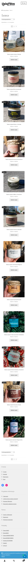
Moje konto (5, 476)
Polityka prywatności (8, 519)
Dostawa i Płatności (7, 501)
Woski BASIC (6, 533)
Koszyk (21, 560)
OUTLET (5, 545)
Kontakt (5, 474)
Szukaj (14, 561)
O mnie (4, 471)
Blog (4, 479)
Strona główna (6, 10)
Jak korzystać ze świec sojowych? (10, 498)
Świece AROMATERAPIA (8, 535)
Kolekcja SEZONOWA (8, 540)
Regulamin (5, 517)
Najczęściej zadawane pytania (9, 504)
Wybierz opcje (14, 59)
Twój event (5, 496)
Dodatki (5, 543)
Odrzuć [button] (3, 556)
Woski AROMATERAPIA (8, 538)
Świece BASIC (6, 530)
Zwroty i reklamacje (7, 514)
